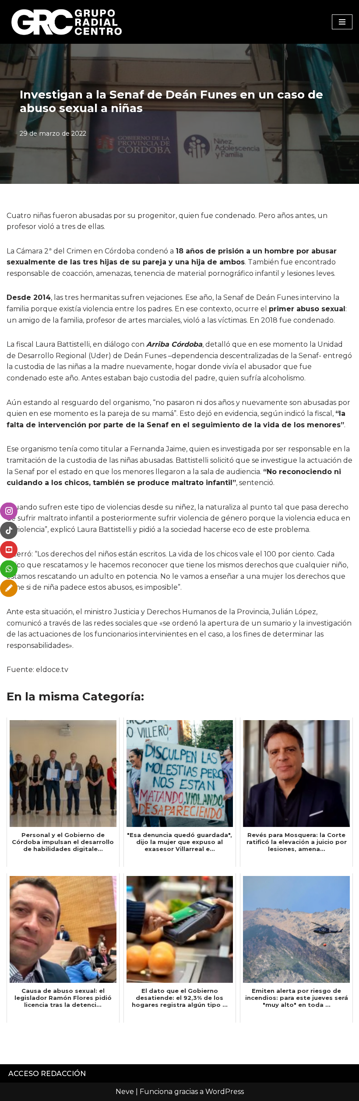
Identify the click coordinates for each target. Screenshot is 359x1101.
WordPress (224, 1091)
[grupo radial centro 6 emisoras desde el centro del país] (67, 22)
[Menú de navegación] (342, 21)
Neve (125, 1091)
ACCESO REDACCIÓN (47, 1073)
